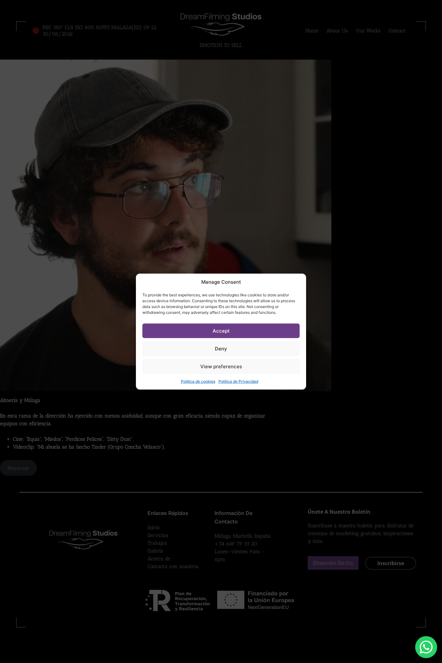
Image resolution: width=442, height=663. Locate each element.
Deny (221, 348)
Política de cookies (198, 381)
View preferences (221, 366)
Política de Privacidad (238, 381)
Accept (221, 330)
